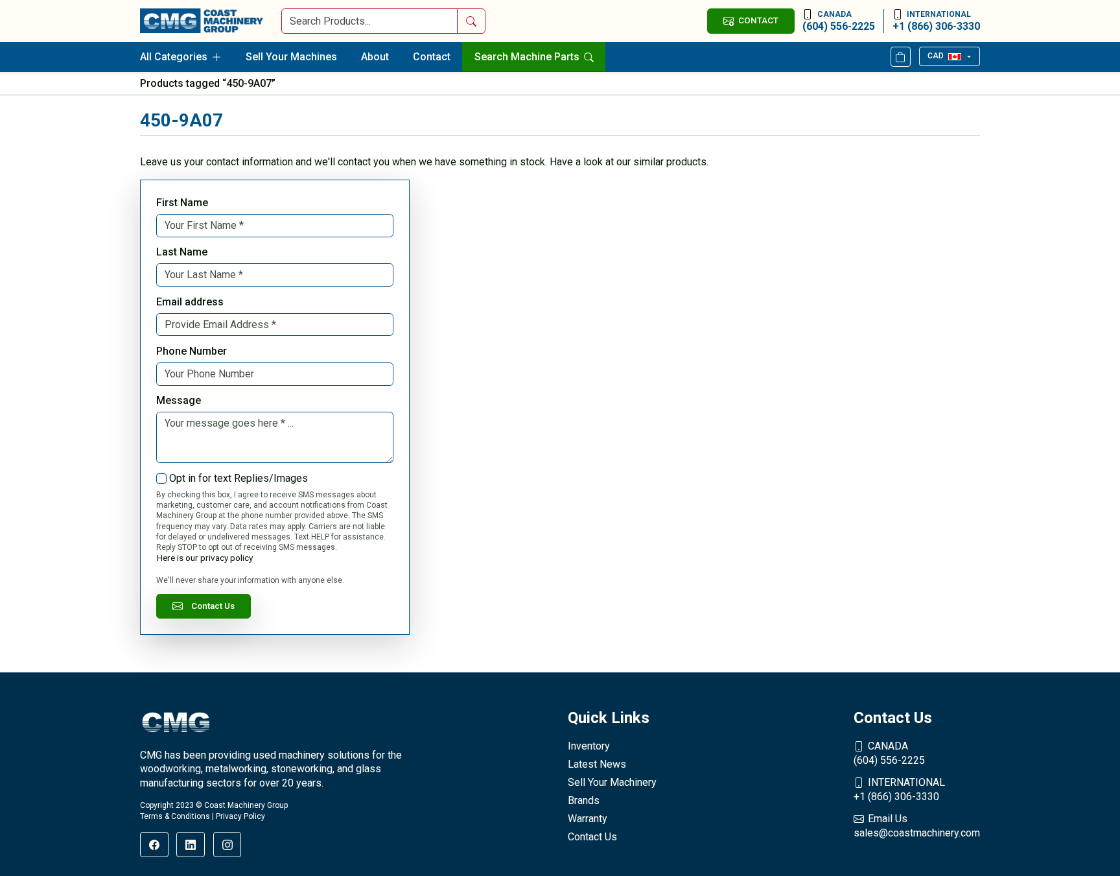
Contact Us (213, 605)
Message (178, 400)
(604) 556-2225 (838, 21)
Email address (190, 302)
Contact (431, 57)
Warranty (587, 818)
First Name (182, 202)
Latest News (597, 764)
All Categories (173, 57)
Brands (584, 800)
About (375, 57)
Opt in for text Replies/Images (238, 478)
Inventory (589, 746)
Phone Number (191, 351)
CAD (936, 55)
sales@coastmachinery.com (917, 825)
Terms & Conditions (175, 816)
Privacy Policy (240, 816)
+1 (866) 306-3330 (936, 21)
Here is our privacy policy (205, 557)
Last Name (181, 252)
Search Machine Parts (528, 57)
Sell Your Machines (291, 57)
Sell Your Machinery (612, 782)
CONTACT (758, 20)
